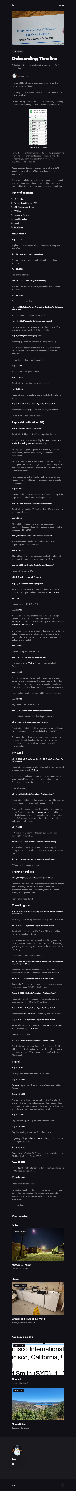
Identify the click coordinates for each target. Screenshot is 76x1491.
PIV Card (17, 211)
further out (42, 812)
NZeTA (31, 1028)
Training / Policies (21, 215)
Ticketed (16, 1379)
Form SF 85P (20, 624)
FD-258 (31, 663)
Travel (16, 223)
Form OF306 (53, 592)
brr (14, 5)
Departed (16, 1085)
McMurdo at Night (21, 1264)
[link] (13, 1464)
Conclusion (18, 227)
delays (30, 1138)
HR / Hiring (18, 199)
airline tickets (29, 1013)
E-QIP (31, 624)
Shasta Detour (19, 1424)
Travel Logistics (20, 219)
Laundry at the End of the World (28, 1319)
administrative (17, 52)
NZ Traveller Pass (54, 1025)
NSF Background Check (24, 207)
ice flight (19, 1167)
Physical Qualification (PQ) (25, 203)
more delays (43, 1138)
